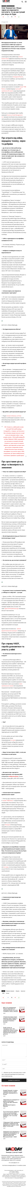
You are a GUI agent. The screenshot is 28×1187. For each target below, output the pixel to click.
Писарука (7, 824)
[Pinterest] (15, 16)
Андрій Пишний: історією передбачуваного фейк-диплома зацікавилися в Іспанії (10, 1092)
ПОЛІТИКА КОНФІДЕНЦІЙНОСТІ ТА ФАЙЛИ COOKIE (14, 1165)
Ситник (7, 993)
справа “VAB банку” (7, 800)
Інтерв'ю (4, 6)
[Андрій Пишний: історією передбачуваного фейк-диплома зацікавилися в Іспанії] (23, 1092)
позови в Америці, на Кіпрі (13, 416)
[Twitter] (11, 16)
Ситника (12, 740)
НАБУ (3, 993)
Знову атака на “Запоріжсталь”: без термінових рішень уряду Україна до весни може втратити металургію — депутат (10, 1031)
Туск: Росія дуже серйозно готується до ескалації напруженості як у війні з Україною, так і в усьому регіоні (11, 1114)
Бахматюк (23, 991)
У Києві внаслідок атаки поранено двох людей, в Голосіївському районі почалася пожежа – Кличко (10, 1019)
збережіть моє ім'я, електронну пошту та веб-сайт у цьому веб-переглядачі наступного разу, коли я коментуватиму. (14, 1074)
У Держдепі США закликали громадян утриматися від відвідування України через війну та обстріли (11, 1124)
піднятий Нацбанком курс (11, 608)
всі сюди (6, 867)
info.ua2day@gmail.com (14, 1162)
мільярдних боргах (18, 77)
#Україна (17, 991)
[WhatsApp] (18, 16)
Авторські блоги (10, 6)
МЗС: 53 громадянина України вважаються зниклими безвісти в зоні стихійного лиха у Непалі (10, 1009)
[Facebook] (8, 16)
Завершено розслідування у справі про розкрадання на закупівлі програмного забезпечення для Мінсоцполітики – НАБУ (11, 1134)
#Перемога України (10, 991)
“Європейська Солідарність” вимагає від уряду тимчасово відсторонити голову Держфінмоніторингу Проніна (11, 1103)
